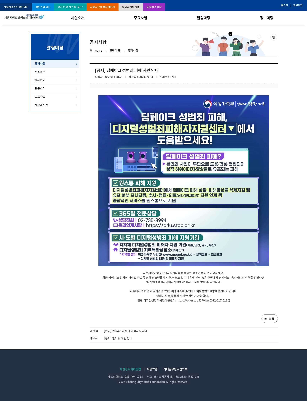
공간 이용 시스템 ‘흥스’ (70, 7)
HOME (98, 50)
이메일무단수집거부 (175, 369)
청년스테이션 (43, 7)
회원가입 (298, 5)
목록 (271, 319)
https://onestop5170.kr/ (193, 300)
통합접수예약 (154, 7)
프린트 (273, 37)
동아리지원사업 (130, 7)
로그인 (284, 5)
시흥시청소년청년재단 (16, 7)
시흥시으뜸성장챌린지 (102, 7)
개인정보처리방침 (130, 369)
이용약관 (152, 369)
